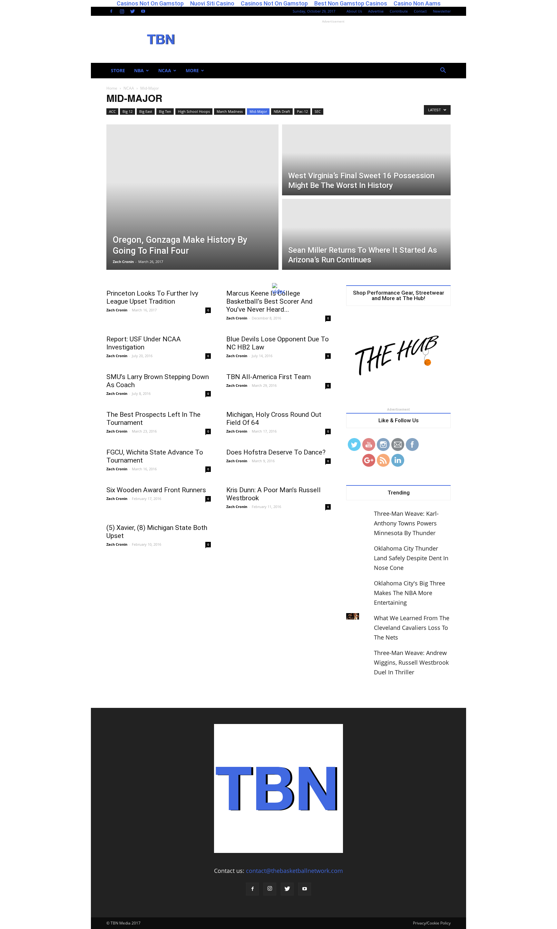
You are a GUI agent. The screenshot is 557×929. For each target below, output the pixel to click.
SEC (318, 111)
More (192, 70)
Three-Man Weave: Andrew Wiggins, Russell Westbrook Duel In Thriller (411, 662)
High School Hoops (194, 111)
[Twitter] (132, 11)
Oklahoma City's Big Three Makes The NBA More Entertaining (409, 592)
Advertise (376, 11)
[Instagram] (122, 11)
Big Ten (165, 111)
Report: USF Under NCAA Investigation (143, 343)
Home (111, 88)
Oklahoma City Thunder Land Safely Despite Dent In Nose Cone (411, 558)
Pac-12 (302, 111)
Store (118, 70)
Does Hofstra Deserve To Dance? (276, 452)
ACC (112, 111)
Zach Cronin (123, 261)
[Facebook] (111, 11)
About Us (354, 11)
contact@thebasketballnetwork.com (294, 871)
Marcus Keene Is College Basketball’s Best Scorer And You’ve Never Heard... (269, 301)
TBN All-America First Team (268, 377)
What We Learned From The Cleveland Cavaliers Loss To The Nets (411, 627)
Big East (145, 111)
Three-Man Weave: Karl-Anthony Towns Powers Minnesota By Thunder (406, 523)
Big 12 (127, 111)
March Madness (230, 111)
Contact (420, 11)
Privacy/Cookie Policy (432, 923)
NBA (139, 70)
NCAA (164, 70)
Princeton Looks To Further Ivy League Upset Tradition (152, 297)
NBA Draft (282, 111)
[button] (443, 70)
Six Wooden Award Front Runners (156, 490)
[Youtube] (143, 11)
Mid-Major (258, 111)
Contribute (399, 11)
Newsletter (442, 11)
